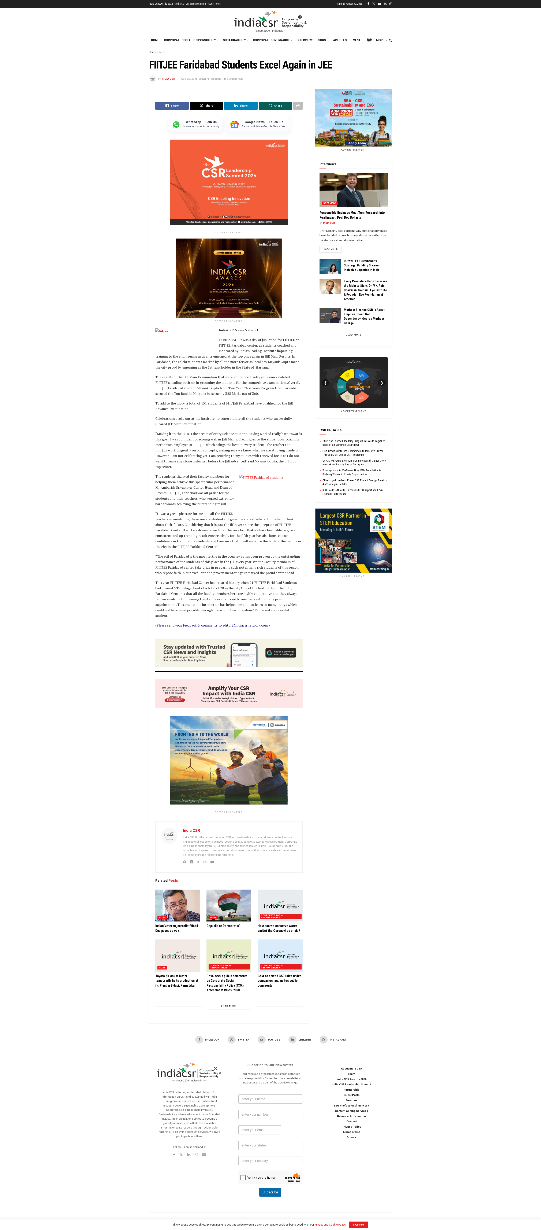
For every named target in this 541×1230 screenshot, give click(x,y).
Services (351, 1100)
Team (351, 1073)
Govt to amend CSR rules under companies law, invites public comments (279, 980)
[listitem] (195, 124)
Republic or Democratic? (223, 926)
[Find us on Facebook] (368, 4)
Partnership (351, 1089)
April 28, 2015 (189, 78)
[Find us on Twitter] (373, 4)
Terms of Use (351, 1132)
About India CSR (351, 1068)
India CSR (168, 78)
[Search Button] (390, 40)
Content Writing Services (351, 1110)
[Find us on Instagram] (390, 4)
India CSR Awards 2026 (161, 3)
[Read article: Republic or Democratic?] (228, 905)
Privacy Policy (351, 1126)
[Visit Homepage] (270, 21)
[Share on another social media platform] (298, 106)
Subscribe (270, 1192)
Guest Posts (214, 3)
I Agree (358, 1224)
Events (356, 40)
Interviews (305, 40)
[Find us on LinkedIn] (385, 4)
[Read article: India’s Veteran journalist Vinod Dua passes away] (177, 905)
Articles (340, 40)
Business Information (351, 1116)
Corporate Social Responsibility (190, 40)
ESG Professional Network (351, 1105)
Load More (228, 1006)
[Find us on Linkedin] (188, 1154)
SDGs (322, 40)
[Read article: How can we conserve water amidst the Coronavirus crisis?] (280, 905)
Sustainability (234, 40)
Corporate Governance (271, 40)
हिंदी (369, 40)
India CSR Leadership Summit (190, 3)
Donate (351, 1137)
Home (155, 40)
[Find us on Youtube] (379, 4)
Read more (333, 248)
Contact (351, 1121)
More (380, 40)
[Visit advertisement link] (353, 540)
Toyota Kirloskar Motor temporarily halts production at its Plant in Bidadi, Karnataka (176, 980)
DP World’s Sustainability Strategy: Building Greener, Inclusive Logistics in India (362, 265)
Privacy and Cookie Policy (330, 1224)
